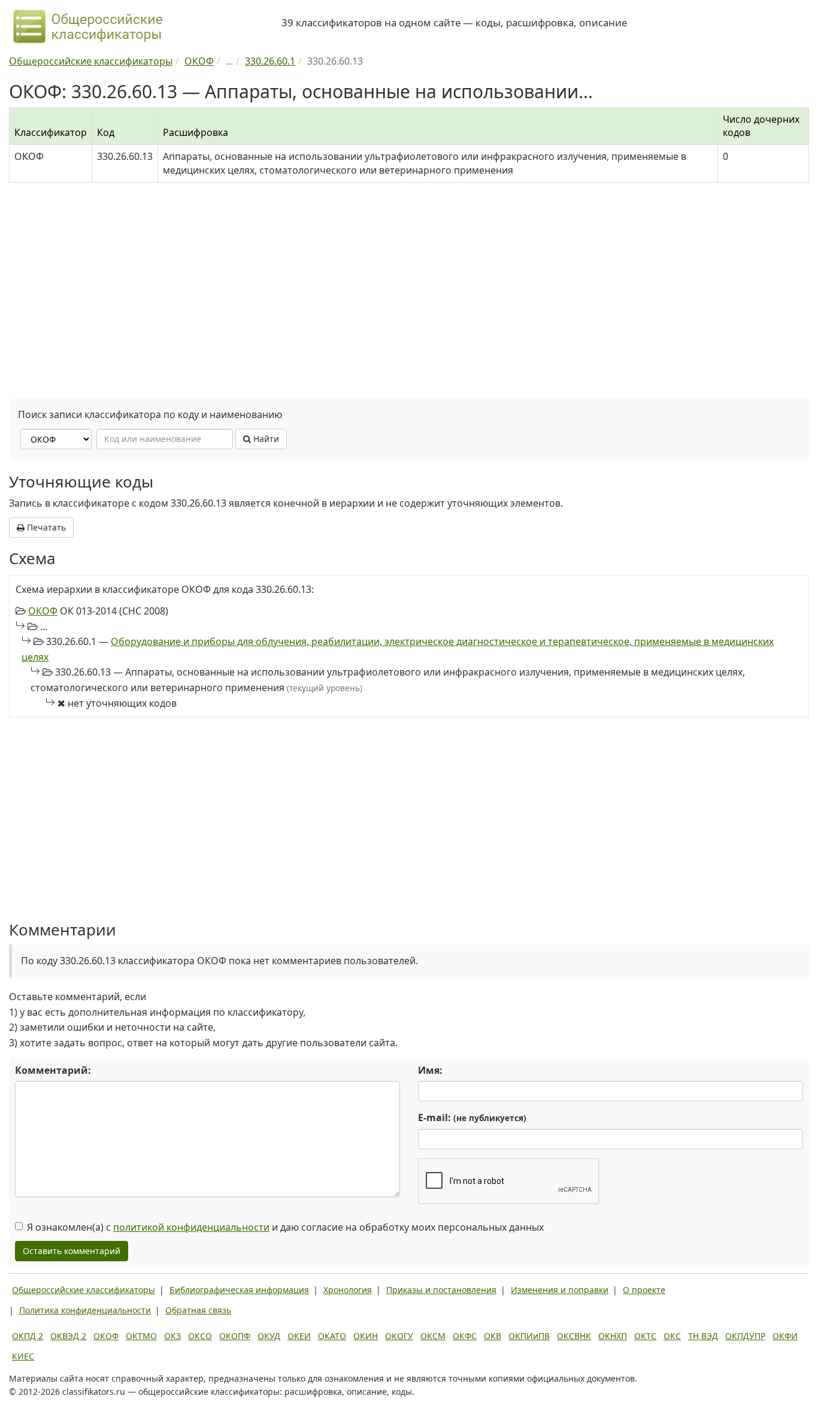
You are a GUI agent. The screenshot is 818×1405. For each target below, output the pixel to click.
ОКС (672, 1336)
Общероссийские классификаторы (83, 1289)
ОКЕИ (299, 1336)
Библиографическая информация (239, 1289)
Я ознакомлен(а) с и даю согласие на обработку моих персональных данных (285, 1227)
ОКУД (268, 1336)
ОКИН (365, 1336)
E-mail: (472, 1117)
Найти (265, 438)
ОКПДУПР (745, 1336)
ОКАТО (332, 1336)
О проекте (644, 1289)
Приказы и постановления (441, 1289)
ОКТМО (141, 1336)
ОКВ (492, 1336)
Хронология (347, 1289)
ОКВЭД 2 (68, 1336)
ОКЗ (172, 1336)
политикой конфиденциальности (191, 1227)
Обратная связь (198, 1310)
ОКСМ (433, 1336)
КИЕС (23, 1356)
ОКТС (645, 1336)
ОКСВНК (574, 1336)
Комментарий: (53, 1070)
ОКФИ (785, 1336)
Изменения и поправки (559, 1289)
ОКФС (465, 1336)
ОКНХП (612, 1336)
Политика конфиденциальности (85, 1310)
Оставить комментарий (71, 1250)
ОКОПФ (234, 1336)
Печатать (45, 527)
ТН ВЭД (703, 1336)
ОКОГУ (399, 1336)
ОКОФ (42, 610)
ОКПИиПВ (529, 1336)
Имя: (430, 1070)
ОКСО (200, 1336)
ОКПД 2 (27, 1336)
